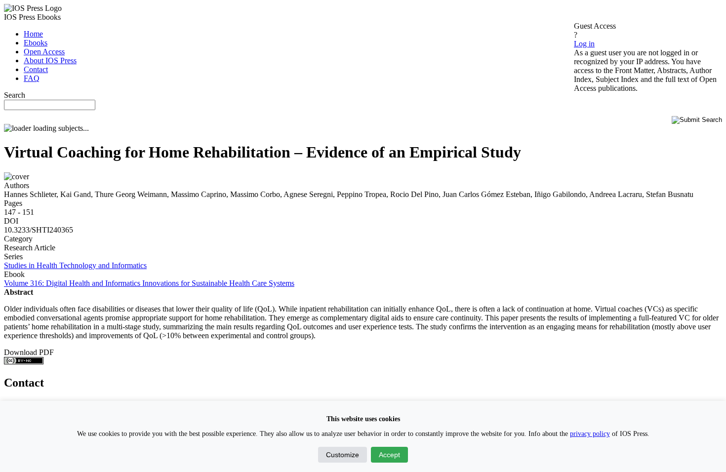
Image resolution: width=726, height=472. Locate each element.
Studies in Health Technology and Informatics (75, 265)
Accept (389, 455)
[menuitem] (33, 34)
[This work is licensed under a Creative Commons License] (23, 361)
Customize (342, 455)
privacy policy (590, 433)
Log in (584, 43)
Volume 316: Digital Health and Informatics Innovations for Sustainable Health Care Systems (149, 283)
